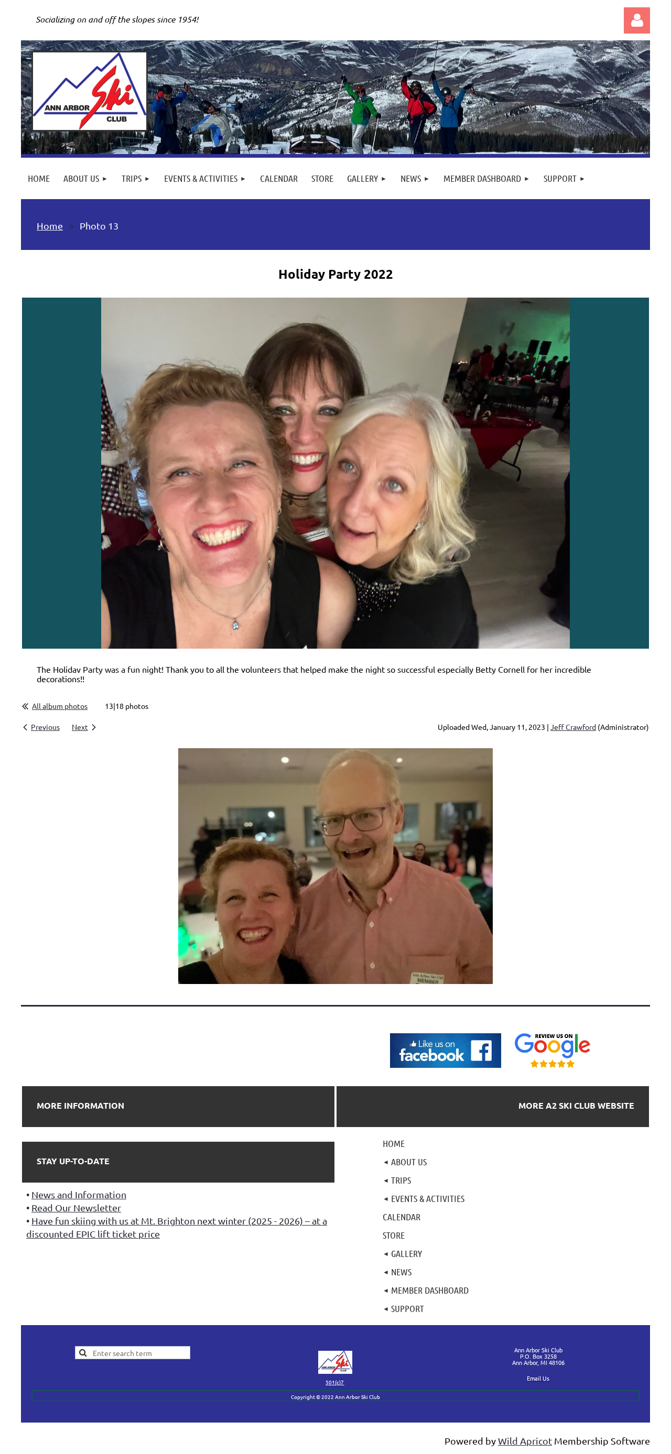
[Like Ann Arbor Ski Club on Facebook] (445, 1068)
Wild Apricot (525, 1440)
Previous (45, 726)
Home (50, 225)
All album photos (60, 705)
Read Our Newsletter (76, 1207)
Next (80, 726)
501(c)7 (335, 1382)
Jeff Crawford (573, 726)
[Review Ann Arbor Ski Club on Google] (552, 1068)
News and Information (78, 1194)
